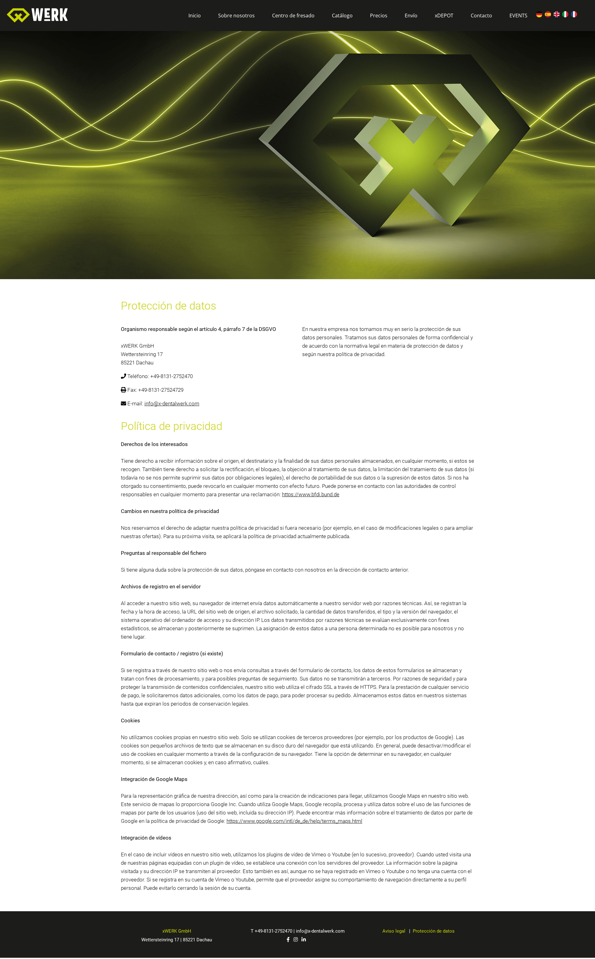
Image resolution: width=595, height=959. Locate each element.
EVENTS (518, 15)
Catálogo (342, 15)
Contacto (481, 15)
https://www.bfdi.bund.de (310, 494)
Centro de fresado (293, 15)
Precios (378, 15)
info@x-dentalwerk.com (171, 403)
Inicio (194, 15)
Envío (411, 15)
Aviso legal (394, 931)
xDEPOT (444, 15)
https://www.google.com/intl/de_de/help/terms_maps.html (294, 821)
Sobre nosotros (236, 15)
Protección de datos (434, 931)
